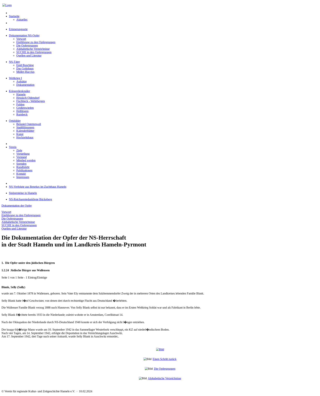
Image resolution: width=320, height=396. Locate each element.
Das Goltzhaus (25, 68)
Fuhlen (20, 104)
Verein (12, 147)
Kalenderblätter (25, 130)
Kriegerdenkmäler (19, 91)
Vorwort (21, 38)
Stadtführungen (25, 127)
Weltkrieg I (15, 78)
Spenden (21, 163)
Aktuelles (21, 19)
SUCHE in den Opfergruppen (33, 52)
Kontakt (21, 173)
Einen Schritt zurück (164, 359)
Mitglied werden (26, 160)
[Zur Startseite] (7, 5)
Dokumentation (25, 84)
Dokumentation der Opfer (16, 205)
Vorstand (21, 157)
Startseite (14, 16)
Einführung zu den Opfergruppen (35, 42)
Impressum (22, 177)
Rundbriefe (22, 167)
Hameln (21, 94)
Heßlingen (22, 111)
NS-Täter (14, 61)
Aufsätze (21, 81)
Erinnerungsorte (18, 29)
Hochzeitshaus (24, 137)
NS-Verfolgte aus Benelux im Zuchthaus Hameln (37, 186)
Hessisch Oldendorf (27, 97)
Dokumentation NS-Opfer (24, 35)
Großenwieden (25, 107)
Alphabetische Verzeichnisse (33, 48)
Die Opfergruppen (27, 45)
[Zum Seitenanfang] (160, 349)
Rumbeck (22, 114)
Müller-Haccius (25, 71)
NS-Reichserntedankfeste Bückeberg (30, 199)
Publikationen (24, 170)
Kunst (19, 134)
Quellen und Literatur (28, 55)
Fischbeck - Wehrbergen (30, 101)
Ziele (19, 150)
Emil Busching (25, 65)
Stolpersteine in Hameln (23, 193)
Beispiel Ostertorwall (28, 124)
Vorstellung (23, 153)
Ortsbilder (15, 120)
